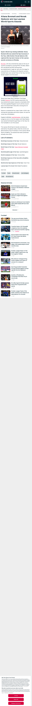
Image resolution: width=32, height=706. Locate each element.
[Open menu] (28, 2)
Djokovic (7, 100)
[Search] (25, 2)
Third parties (25, 686)
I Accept (16, 695)
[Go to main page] (8, 2)
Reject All (16, 699)
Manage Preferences (16, 703)
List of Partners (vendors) (7, 692)
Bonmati (3, 64)
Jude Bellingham (16, 117)
